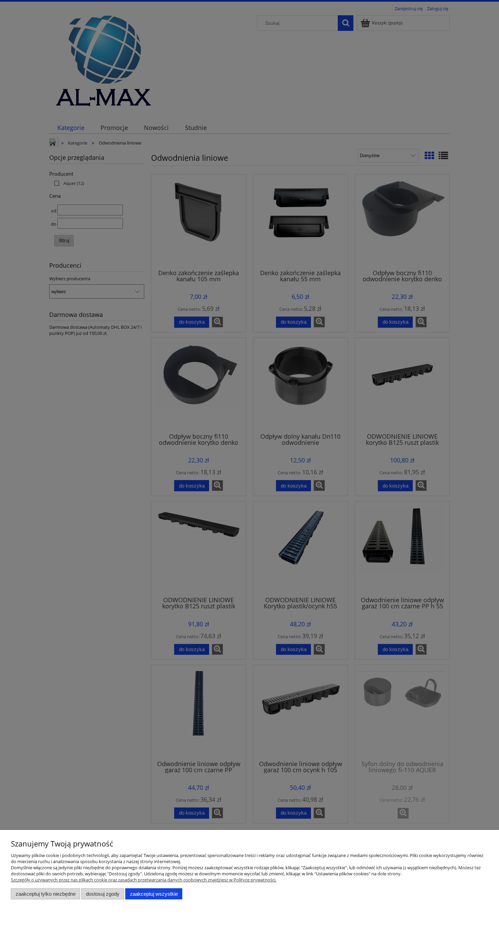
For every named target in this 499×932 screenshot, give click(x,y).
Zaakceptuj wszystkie (154, 894)
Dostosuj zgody (102, 894)
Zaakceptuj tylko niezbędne (46, 894)
